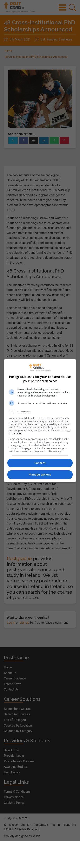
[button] (40, 411)
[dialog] (40, 420)
